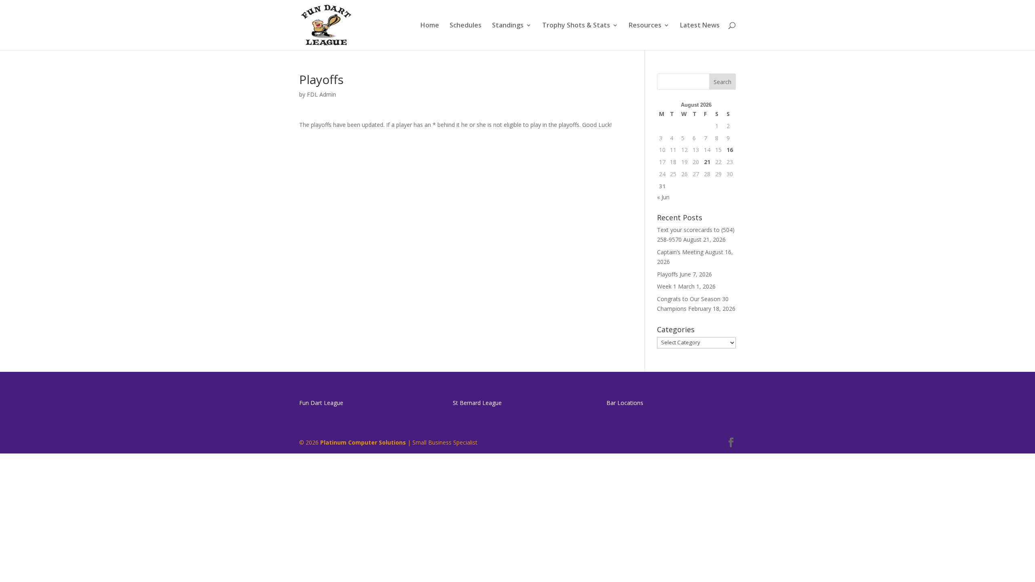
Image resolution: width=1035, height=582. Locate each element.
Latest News (700, 26)
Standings (508, 26)
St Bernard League (477, 403)
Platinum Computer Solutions (363, 442)
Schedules (466, 26)
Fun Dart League (321, 403)
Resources (645, 26)
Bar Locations (624, 403)
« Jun (663, 197)
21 (707, 162)
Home (429, 26)
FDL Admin (321, 94)
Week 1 (666, 286)
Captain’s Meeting (680, 252)
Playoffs (667, 274)
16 (730, 150)
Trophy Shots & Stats (576, 26)
